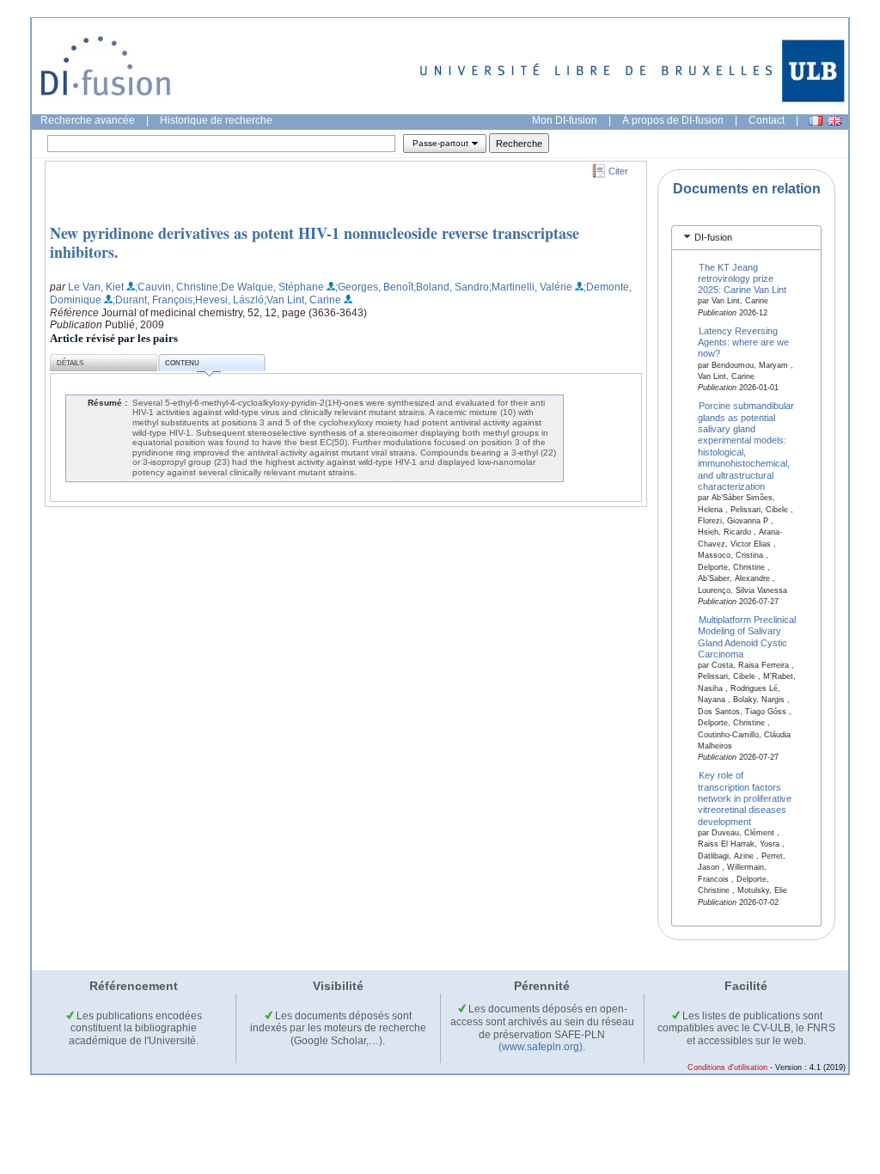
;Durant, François (152, 300)
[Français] (815, 120)
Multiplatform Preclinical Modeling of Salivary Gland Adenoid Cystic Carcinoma (747, 636)
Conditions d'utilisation (727, 1067)
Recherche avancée (87, 120)
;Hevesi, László (228, 300)
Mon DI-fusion (564, 120)
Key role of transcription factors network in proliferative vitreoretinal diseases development (744, 798)
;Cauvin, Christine (176, 287)
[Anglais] (834, 120)
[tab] (746, 237)
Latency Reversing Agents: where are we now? (743, 341)
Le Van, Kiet (96, 287)
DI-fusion (713, 237)
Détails (70, 363)
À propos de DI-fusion (673, 120)
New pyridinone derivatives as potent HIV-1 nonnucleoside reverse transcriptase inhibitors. (314, 242)
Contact (767, 120)
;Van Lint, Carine (302, 300)
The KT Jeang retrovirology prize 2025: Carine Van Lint (742, 278)
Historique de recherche (216, 120)
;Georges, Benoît (374, 287)
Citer (618, 171)
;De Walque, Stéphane (271, 287)
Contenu (182, 363)
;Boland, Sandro (451, 287)
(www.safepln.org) (540, 1047)
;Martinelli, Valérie (530, 287)
